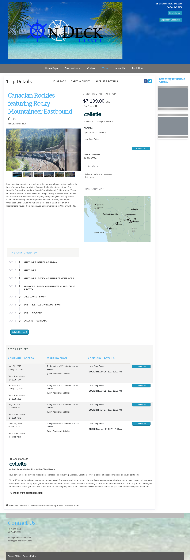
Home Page (51, 68)
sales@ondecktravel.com (20, 541)
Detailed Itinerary (19, 332)
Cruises (91, 68)
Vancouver (30, 270)
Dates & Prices (81, 81)
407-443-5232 (15, 532)
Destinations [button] (71, 68)
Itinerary (59, 81)
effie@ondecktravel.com (170, 4)
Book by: (94, 372)
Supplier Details (106, 81)
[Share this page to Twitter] (150, 81)
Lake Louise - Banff (35, 297)
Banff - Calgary (33, 313)
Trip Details (19, 81)
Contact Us (140, 148)
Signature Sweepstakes (170, 20)
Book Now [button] (137, 68)
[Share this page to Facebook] (146, 81)
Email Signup (174, 13)
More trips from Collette (28, 493)
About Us (120, 68)
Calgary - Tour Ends (35, 321)
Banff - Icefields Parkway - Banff (43, 305)
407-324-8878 (15, 529)
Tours (105, 68)
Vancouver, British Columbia (40, 262)
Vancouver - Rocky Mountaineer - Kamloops (49, 278)
